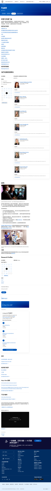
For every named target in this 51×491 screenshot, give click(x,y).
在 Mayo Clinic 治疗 (20, 13)
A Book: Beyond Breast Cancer (6, 397)
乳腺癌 (4, 8)
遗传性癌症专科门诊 (5, 62)
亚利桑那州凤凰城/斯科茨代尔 (7, 82)
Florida (2, 280)
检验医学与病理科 (5, 52)
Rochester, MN (5, 84)
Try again (15, 421)
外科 (2, 34)
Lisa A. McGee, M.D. (23, 111)
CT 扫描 (2, 372)
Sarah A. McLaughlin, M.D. (24, 124)
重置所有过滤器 (4, 102)
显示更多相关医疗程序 (5, 376)
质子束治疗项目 (4, 60)
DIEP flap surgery (4, 374)
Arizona (2, 279)
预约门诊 (4, 10)
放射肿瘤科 (3, 46)
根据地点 (2, 79)
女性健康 (3, 36)
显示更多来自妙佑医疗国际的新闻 (7, 390)
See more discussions (9, 349)
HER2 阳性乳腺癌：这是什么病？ (6, 359)
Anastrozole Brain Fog (6, 325)
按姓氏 (2, 86)
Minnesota (2, 281)
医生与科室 (13, 13)
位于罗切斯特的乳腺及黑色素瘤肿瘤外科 (9, 32)
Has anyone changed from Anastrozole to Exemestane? (9, 343)
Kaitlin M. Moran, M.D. (23, 138)
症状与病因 (3, 13)
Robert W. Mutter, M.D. (24, 166)
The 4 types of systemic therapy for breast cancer (9, 385)
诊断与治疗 (8, 13)
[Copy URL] (20, 419)
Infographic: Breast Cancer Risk (6, 361)
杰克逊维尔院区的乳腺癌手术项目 (8, 50)
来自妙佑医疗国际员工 (5, 286)
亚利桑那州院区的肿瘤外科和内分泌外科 (9, 30)
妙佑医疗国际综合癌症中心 (6, 225)
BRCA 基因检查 (3, 369)
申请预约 (3, 292)
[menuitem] (3, 13)
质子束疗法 (19, 219)
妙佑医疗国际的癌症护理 (6, 38)
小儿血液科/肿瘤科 (5, 42)
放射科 (2, 44)
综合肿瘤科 (3, 56)
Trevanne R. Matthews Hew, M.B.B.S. (26, 82)
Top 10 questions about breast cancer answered (8, 382)
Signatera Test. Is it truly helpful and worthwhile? (8, 334)
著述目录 (13, 253)
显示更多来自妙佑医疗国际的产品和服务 (8, 399)
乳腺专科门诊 (4, 28)
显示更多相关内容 (4, 363)
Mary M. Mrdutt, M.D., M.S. (24, 152)
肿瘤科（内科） (4, 58)
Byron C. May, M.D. (23, 96)
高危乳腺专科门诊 (5, 64)
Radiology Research (5, 68)
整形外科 (3, 48)
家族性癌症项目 (4, 40)
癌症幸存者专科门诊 (5, 54)
